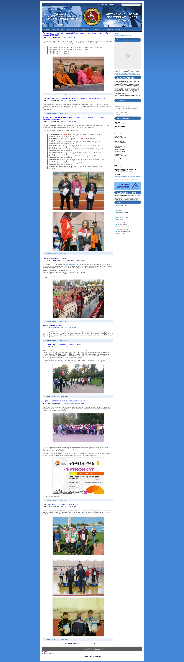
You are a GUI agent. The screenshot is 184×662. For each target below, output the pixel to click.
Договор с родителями (120, 112)
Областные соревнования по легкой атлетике (61, 504)
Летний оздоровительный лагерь (123, 35)
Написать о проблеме (92, 656)
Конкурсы (119, 210)
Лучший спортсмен (119, 37)
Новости (46, 29)
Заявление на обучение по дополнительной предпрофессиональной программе (126, 109)
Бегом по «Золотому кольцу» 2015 (56, 258)
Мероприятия (71, 260)
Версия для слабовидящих (109, 4)
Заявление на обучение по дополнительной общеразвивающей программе (126, 105)
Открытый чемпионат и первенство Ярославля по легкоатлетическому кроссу (74, 98)
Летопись (119, 215)
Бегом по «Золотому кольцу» (72, 264)
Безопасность (120, 29)
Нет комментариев (62, 94)
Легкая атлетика (61, 37)
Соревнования (71, 37)
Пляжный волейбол (122, 226)
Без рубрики (120, 205)
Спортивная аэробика (123, 231)
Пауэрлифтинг (121, 224)
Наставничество (108, 29)
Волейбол (119, 208)
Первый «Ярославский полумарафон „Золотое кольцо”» (65, 401)
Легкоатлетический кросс (53, 325)
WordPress (97, 649)
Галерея (116, 33)
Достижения (96, 29)
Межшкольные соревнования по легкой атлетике (62, 344)
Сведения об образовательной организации (65, 29)
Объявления (120, 222)
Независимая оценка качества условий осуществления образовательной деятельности (127, 73)
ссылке (138, 71)
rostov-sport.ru (118, 166)
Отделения (85, 29)
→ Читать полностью (49, 94)
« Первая (76, 643)
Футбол (119, 233)
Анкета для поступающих (121, 114)
